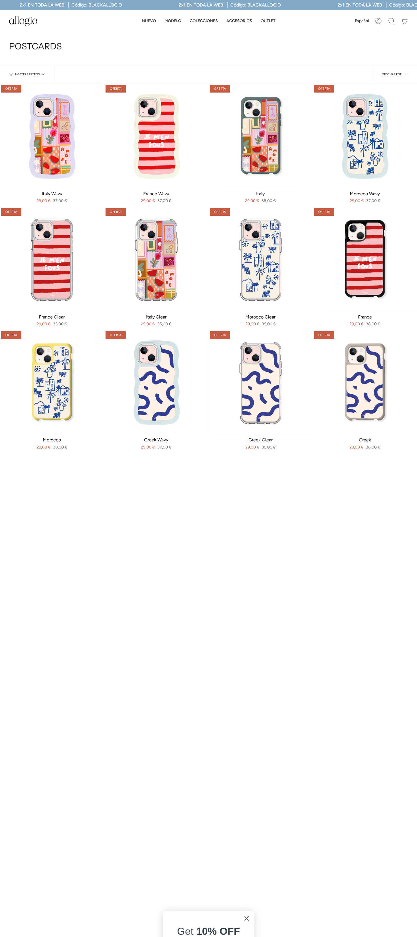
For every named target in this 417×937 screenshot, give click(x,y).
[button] (173, 21)
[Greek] (365, 382)
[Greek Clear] (260, 382)
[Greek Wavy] (156, 382)
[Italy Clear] (156, 259)
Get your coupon (208, 842)
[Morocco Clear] (260, 259)
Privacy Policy (219, 868)
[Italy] (260, 135)
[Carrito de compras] (404, 21)
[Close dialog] (247, 776)
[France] (365, 259)
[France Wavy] (156, 135)
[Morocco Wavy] (365, 135)
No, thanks (208, 889)
